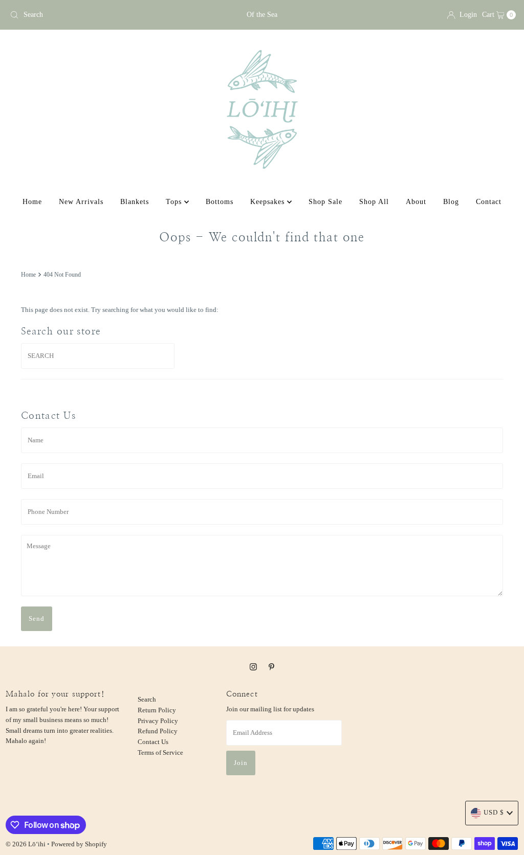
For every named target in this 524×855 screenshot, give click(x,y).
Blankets (134, 202)
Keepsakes (268, 202)
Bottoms (219, 202)
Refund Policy (158, 731)
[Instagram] (253, 667)
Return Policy (157, 710)
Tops (175, 202)
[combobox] (88, 15)
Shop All (374, 202)
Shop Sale (325, 202)
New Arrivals (81, 202)
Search (147, 699)
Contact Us (153, 742)
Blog (451, 202)
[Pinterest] (271, 667)
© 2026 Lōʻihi (26, 844)
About (416, 202)
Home (32, 202)
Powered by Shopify (79, 844)
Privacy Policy (158, 721)
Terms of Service (160, 752)
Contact (488, 202)
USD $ (494, 812)
